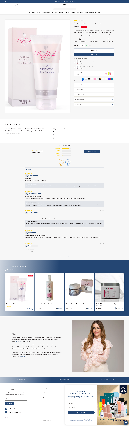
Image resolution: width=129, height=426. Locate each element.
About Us (44, 392)
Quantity (76, 45)
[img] (28, 173)
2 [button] (62, 256)
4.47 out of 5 (40, 151)
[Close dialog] (126, 387)
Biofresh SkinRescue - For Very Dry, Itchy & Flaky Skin (108, 304)
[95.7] (61, 162)
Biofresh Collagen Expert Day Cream (76, 304)
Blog (42, 395)
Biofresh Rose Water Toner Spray (45, 304)
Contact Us (44, 397)
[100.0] (68, 162)
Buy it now (94, 54)
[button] (31, 12)
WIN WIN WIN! (81, 412)
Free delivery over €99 (21, 379)
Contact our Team (12, 408)
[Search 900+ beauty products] (54, 9)
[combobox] (64, 9)
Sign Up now (9, 403)
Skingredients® (19, 341)
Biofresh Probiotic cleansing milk (15, 304)
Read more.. (22, 356)
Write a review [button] (92, 151)
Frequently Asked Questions (15, 412)
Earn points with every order (107, 379)
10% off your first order (64, 379)
